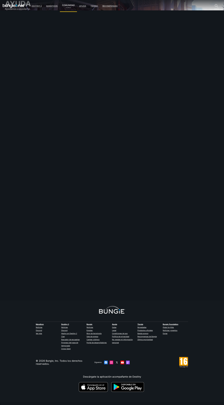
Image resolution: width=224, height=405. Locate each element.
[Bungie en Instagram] (111, 362)
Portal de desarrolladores (97, 343)
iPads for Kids (168, 327)
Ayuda (82, 6)
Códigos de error (17, 38)
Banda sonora (142, 333)
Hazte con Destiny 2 (69, 333)
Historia (11, 29)
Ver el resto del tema (72, 111)
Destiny (13, 6)
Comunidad (68, 4)
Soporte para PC (17, 62)
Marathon (52, 6)
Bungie (89, 324)
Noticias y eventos (170, 330)
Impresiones (14, 22)
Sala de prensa (92, 336)
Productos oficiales (145, 330)
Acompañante (15, 71)
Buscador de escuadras (70, 339)
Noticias (39, 327)
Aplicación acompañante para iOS (26, 56)
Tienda (94, 6)
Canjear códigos (93, 339)
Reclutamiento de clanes (21, 74)
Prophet (64, 78)
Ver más (39, 333)
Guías (114, 327)
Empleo (90, 330)
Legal (114, 330)
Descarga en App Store (94, 387)
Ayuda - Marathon (17, 83)
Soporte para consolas (20, 65)
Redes (10, 41)
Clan (63, 336)
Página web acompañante (22, 53)
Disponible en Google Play (128, 387)
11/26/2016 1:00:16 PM (88, 118)
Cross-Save (66, 349)
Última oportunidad (145, 339)
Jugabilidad (13, 32)
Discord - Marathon (18, 86)
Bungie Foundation (170, 324)
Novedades (141, 327)
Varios (10, 80)
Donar (165, 333)
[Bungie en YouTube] (122, 362)
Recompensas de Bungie (147, 336)
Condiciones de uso (120, 333)
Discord (39, 330)
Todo (10, 16)
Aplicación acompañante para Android (29, 59)
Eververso (13, 44)
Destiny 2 (37, 6)
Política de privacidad (120, 336)
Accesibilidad (14, 50)
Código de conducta (17, 91)
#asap (77, 100)
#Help (71, 100)
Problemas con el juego (20, 47)
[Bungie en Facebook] (106, 362)
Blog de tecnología (94, 333)
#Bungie (63, 100)
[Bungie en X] (117, 362)
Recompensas (109, 6)
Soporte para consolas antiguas (25, 68)
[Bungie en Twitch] (128, 362)
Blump (63, 286)
